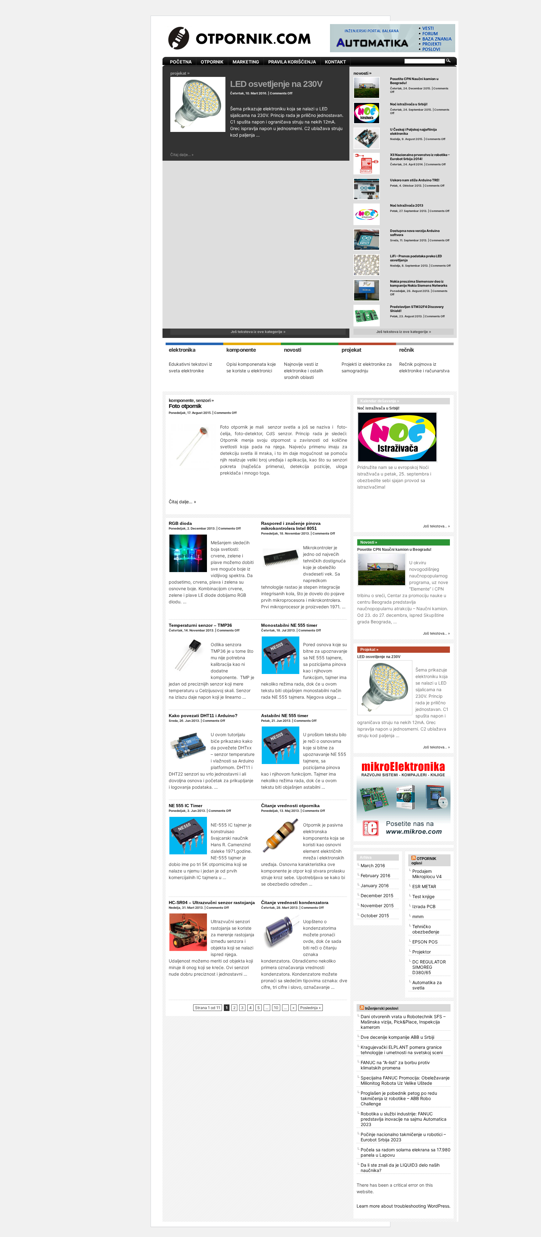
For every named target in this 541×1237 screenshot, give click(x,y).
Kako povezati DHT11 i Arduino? (203, 715)
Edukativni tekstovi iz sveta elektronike (190, 367)
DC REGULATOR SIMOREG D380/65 (429, 967)
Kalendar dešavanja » (379, 401)
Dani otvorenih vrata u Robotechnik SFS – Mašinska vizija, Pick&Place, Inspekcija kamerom (403, 1022)
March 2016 (373, 865)
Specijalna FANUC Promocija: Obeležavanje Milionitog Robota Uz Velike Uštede (405, 1080)
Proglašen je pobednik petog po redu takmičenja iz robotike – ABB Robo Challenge (399, 1098)
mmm (418, 916)
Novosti (292, 350)
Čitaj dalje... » (181, 155)
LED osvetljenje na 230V (276, 84)
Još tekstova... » (436, 526)
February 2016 (375, 875)
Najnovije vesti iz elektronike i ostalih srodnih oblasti (303, 370)
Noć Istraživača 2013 (406, 206)
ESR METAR (424, 886)
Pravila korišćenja (292, 61)
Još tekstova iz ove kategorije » (258, 331)
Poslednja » (310, 1007)
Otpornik (212, 61)
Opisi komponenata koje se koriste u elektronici (251, 367)
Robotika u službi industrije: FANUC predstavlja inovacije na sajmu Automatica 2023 (403, 1119)
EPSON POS (425, 941)
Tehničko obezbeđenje (425, 929)
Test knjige (423, 896)
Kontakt (335, 61)
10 (276, 1007)
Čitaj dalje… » (182, 501)
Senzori (203, 400)
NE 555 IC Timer (185, 805)
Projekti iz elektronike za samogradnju (367, 367)
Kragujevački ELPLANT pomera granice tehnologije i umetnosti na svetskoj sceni (402, 1049)
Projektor (421, 951)
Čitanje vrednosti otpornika (290, 805)
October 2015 (375, 915)
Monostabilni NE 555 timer (289, 625)
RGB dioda (180, 523)
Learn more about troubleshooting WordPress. (404, 1206)
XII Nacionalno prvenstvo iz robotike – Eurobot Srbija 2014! (420, 157)
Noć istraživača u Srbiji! (408, 104)
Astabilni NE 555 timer (284, 715)
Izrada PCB (423, 906)
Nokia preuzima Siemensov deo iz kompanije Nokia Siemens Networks (418, 283)
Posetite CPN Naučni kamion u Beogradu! (394, 549)
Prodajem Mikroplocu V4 (427, 873)
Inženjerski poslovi (381, 1008)
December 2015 (377, 895)
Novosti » (362, 73)
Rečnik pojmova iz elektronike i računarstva (424, 367)
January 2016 (375, 885)
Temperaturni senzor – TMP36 (200, 625)
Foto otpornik (185, 406)
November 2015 (377, 905)
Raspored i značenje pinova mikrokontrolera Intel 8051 (291, 526)
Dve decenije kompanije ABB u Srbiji (397, 1037)
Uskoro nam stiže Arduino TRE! (414, 180)
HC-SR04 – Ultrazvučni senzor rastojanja (212, 902)
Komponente (241, 350)
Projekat (351, 350)
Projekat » (179, 73)
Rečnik (406, 350)
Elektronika (182, 350)
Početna (181, 61)
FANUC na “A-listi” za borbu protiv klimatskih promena (395, 1065)
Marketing (246, 61)
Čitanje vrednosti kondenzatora (294, 902)
